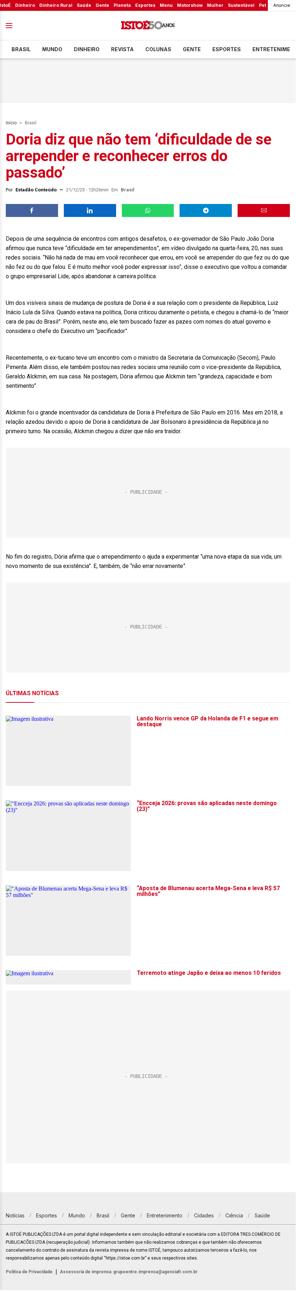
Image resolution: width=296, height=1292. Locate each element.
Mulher (215, 5)
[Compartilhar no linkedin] (90, 210)
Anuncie (281, 5)
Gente (102, 5)
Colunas (158, 49)
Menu (166, 5)
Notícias (15, 1215)
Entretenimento (164, 1215)
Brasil (21, 49)
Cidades (204, 1215)
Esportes (145, 5)
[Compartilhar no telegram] (206, 210)
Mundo (52, 49)
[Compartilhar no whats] (148, 210)
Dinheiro (25, 5)
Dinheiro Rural (55, 5)
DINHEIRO (87, 49)
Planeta (122, 5)
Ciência (234, 1215)
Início (11, 122)
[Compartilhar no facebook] (32, 210)
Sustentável (241, 5)
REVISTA (122, 49)
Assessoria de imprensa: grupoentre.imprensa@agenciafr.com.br (129, 1271)
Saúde (84, 5)
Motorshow (190, 5)
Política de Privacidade (29, 1271)
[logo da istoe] (148, 25)
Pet (262, 5)
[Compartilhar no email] (264, 210)
